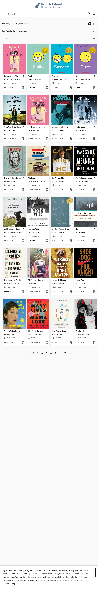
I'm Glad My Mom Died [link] (13, 76)
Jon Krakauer (35, 232)
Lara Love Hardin (36, 334)
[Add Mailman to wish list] (46, 190)
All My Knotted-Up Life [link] (37, 280)
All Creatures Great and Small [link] (13, 229)
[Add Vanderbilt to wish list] (94, 342)
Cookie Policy (9, 583)
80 (65, 353)
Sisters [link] (55, 76)
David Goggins (59, 181)
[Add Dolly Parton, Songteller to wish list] (23, 190)
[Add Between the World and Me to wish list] (23, 292)
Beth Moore (34, 283)
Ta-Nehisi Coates (13, 283)
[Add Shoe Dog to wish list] (94, 292)
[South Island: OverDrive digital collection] (49, 5)
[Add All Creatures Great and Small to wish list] (23, 241)
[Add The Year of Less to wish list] (70, 342)
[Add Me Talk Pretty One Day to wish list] (70, 241)
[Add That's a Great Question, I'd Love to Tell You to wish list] (23, 139)
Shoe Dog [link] (79, 280)
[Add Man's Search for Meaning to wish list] (70, 139)
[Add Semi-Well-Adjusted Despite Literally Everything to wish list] (23, 342)
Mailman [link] (31, 178)
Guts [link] (77, 76)
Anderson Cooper (84, 334)
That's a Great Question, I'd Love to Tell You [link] (13, 127)
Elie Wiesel (81, 232)
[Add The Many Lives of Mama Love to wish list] (46, 342)
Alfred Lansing (83, 130)
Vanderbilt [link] (79, 331)
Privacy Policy (68, 570)
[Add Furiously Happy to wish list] (70, 292)
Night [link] (77, 229)
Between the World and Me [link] (13, 280)
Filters (6, 38)
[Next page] (70, 353)
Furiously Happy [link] (59, 280)
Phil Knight (81, 283)
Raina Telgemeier (36, 79)
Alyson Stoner (11, 334)
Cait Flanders (58, 334)
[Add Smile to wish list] (46, 88)
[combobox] (44, 14)
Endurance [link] (80, 127)
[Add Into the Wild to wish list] (46, 241)
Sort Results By (8, 31)
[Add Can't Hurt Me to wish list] (70, 190)
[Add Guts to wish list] (94, 88)
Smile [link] (30, 76)
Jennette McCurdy (13, 79)
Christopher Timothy (14, 232)
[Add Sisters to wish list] (70, 88)
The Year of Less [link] (59, 331)
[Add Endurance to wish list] (94, 139)
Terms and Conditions (48, 570)
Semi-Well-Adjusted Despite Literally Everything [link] (13, 331)
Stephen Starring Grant (38, 181)
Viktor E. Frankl (59, 130)
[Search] (3, 14)
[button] (89, 24)
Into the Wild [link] (33, 229)
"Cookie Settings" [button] (72, 577)
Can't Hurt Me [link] (58, 178)
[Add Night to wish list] (94, 241)
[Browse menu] (93, 14)
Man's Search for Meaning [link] (61, 127)
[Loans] (88, 14)
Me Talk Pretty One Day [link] (61, 229)
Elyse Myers (11, 130)
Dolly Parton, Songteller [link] (13, 178)
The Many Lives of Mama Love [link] (37, 331)
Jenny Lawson (59, 283)
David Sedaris (59, 232)
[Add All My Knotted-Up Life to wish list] (46, 292)
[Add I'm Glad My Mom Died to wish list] (23, 88)
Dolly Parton (11, 181)
